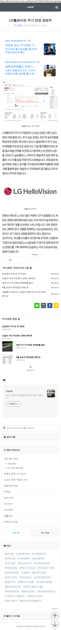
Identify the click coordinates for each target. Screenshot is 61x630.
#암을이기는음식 (28, 591)
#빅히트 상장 (10, 558)
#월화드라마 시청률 (26, 582)
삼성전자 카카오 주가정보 (14, 274)
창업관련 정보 (11, 485)
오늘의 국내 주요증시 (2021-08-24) (18, 278)
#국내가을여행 (38, 558)
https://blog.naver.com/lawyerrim (20, 62)
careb (30, 7)
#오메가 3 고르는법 (27, 568)
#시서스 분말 (10, 563)
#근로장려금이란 (39, 554)
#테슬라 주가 (10, 582)
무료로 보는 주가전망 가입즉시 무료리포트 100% (21, 45)
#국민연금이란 (25, 577)
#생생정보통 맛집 (12, 591)
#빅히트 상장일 (11, 568)
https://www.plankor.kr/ (15, 40)
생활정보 (8, 515)
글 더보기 (30, 370)
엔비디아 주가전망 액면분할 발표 (17, 283)
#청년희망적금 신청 (13, 587)
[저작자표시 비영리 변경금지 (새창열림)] (55, 256)
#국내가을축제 (24, 558)
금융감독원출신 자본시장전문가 (20, 66)
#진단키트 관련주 (12, 573)
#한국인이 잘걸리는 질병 (33, 587)
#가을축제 (25, 573)
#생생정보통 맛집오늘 (46, 591)
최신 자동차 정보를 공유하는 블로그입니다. (24, 396)
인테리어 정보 (11, 521)
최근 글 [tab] (16, 533)
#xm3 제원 (9, 554)
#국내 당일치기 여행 (46, 568)
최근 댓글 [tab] (45, 533)
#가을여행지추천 (22, 554)
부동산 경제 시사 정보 (15, 473)
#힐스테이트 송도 (39, 573)
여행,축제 (11, 464)
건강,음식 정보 (11, 458)
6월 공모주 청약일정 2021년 (15, 287)
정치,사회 (8, 497)
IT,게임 (7, 491)
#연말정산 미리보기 (35, 596)
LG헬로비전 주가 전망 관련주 (30, 20)
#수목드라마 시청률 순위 (15, 596)
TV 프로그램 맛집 (15, 468)
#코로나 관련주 (11, 601)
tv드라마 (8, 503)
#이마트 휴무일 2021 (42, 577)
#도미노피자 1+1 (24, 563)
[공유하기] (17, 260)
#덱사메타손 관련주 (42, 563)
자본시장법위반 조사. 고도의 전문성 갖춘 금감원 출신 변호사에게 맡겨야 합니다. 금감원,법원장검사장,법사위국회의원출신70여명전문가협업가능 (21, 72)
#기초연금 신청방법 (44, 582)
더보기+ (55, 609)
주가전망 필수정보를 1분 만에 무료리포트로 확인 (21, 51)
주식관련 (18, 25)
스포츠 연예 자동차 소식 (16, 479)
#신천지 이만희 (11, 577)
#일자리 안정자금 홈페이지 (30, 601)
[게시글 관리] (23, 260)
